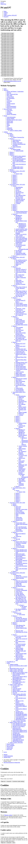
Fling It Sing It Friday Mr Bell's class (21, 333)
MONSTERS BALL (21, 719)
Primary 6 (12, 154)
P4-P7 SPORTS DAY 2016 (19, 723)
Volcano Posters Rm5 (21, 366)
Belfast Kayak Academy (21, 378)
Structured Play (19, 518)
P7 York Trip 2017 (20, 384)
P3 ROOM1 (18, 613)
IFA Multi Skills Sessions (21, 324)
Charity (8, 125)
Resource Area (19, 520)
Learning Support (11, 103)
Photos (17, 318)
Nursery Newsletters (11, 114)
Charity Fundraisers (20, 320)
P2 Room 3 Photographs (21, 590)
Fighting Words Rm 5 (21, 376)
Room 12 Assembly (20, 513)
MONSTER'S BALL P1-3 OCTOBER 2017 (19, 680)
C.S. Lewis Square (20, 547)
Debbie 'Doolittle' (20, 200)
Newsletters (9, 113)
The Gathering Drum (20, 195)
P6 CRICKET (19, 250)
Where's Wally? (19, 303)
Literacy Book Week (20, 621)
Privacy (8, 99)
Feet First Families (20, 512)
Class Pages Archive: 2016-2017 (17, 257)
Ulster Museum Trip (20, 625)
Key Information (10, 98)
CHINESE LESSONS (21, 254)
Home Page (3, 4)
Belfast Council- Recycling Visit (19, 197)
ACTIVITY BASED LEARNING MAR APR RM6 (21, 645)
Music (8, 123)
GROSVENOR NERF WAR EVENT (21, 654)
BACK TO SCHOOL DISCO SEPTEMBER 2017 (20, 677)
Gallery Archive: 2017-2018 (16, 671)
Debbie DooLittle (20, 578)
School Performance (11, 106)
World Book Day (17, 140)
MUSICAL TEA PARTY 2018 (20, 672)
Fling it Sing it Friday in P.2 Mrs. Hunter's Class (21, 291)
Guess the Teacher (17, 688)
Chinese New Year (20, 545)
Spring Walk (18, 280)
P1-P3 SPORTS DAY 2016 (19, 725)
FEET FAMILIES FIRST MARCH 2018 (19, 674)
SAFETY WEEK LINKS (16, 130)
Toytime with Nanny (17, 142)
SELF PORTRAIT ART (21, 239)
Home (5, 11)
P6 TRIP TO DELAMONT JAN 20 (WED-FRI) (19, 157)
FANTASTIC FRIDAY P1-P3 (20, 731)
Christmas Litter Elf (20, 199)
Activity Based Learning (21, 304)
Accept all (9, 781)
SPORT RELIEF (20, 713)
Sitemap (5, 754)
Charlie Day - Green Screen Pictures (20, 309)
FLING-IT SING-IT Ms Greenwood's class (21, 351)
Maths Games (19, 373)
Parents (5, 115)
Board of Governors (11, 107)
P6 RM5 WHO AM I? (18, 168)
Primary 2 (12, 138)
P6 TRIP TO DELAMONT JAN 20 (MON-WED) (19, 159)
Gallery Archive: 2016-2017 (10, 15)
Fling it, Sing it (19, 276)
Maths (17, 514)
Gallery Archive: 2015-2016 (19, 694)
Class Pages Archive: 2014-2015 (17, 171)
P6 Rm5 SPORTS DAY (21, 549)
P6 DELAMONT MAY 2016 (23, 436)
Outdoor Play (19, 283)
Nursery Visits (19, 173)
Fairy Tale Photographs (21, 527)
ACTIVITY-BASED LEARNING (21, 246)
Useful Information (11, 117)
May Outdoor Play (20, 274)
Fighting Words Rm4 (20, 374)
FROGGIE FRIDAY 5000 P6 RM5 (21, 556)
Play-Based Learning (20, 586)
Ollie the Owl (10, 746)
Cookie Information (8, 756)
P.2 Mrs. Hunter (19, 593)
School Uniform (10, 118)
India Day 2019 (19, 630)
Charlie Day (18, 536)
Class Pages (9, 133)
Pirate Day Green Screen (21, 580)
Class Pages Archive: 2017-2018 (17, 502)
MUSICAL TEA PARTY (19, 726)
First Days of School (20, 284)
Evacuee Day (19, 617)
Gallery (5, 14)
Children (6, 12)
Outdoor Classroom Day (18, 137)
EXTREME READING (21, 714)
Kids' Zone (9, 749)
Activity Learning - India (21, 229)
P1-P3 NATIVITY (20, 717)
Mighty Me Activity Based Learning (20, 322)
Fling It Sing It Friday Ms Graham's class (21, 337)
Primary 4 (12, 152)
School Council (10, 744)
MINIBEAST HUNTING (19, 216)
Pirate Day (18, 508)
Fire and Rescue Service (21, 260)
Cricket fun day (19, 388)
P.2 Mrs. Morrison (20, 594)
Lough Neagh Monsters (21, 212)
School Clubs (10, 121)
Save (14, 842)
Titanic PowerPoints (20, 381)
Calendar (9, 111)
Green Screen (19, 319)
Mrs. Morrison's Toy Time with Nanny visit (21, 596)
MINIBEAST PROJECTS (19, 219)
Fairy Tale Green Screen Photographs (21, 529)
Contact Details (10, 97)
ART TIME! (19, 252)
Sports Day (18, 268)
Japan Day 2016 (19, 365)
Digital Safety (10, 122)
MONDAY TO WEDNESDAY (22, 224)
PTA (8, 126)
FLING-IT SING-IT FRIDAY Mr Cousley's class (21, 354)
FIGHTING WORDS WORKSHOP (21, 241)
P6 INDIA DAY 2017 (21, 349)
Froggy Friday (19, 510)
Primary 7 (12, 169)
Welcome (9, 92)
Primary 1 (12, 136)
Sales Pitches (19, 380)
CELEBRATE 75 (11, 661)
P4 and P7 (6, 16)
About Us (6, 90)
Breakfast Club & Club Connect (14, 119)
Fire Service (18, 191)
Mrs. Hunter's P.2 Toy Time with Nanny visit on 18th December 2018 (21, 600)
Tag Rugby (18, 328)
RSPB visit (18, 188)
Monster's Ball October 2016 (19, 691)
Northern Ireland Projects (21, 211)
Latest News (9, 110)
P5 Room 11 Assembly (21, 543)
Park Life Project (20, 330)
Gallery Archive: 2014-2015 (19, 721)
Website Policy (7, 757)
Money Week (16, 141)
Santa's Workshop (17, 146)
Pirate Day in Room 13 (21, 269)
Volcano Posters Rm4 (21, 367)
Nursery (8, 102)
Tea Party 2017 (16, 686)
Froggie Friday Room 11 (21, 541)
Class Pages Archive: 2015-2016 (17, 184)
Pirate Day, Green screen (21, 509)
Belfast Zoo (18, 202)
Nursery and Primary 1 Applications (15, 91)
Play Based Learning (24, 607)
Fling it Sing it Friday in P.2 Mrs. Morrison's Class (21, 288)
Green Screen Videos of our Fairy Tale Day (21, 294)
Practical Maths (19, 531)
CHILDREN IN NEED (21, 718)
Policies (8, 105)
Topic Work (18, 331)
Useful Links (10, 129)
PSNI (17, 265)
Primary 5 (12, 153)
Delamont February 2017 (21, 362)
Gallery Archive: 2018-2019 (16, 669)
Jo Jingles (18, 203)
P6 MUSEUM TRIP (20, 253)
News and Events (8, 109)
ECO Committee (10, 745)
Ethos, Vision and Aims (12, 94)
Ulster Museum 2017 (20, 363)
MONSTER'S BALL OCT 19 (17, 668)
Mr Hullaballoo (19, 187)
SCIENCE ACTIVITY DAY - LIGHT (21, 235)
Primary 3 (12, 148)
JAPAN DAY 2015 (20, 237)
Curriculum (9, 101)
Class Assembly (19, 327)
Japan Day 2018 (19, 626)
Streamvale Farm (20, 192)
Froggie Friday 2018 (20, 522)
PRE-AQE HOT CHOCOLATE (20, 657)
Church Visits (19, 382)
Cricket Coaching (20, 371)
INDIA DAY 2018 (20, 553)
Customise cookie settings (18, 781)
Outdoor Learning (14, 664)
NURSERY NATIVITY (21, 715)
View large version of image (7, 33)
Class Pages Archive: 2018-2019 (17, 572)
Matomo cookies (8, 815)
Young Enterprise (20, 335)
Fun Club (18, 539)
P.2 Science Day (19, 589)
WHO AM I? (19, 243)
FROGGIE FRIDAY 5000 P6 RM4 (21, 558)
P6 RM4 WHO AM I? (18, 167)
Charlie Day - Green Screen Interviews (20, 312)
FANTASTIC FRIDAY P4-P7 (20, 730)
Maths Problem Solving (21, 230)
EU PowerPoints (19, 389)
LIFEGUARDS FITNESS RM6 (19, 649)
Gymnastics (18, 299)
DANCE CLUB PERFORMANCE (20, 704)
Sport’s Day (18, 506)
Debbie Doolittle (16, 149)
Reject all (3, 781)
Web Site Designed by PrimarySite (12, 762)
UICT (17, 516)
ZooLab (17, 190)
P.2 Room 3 (21, 605)
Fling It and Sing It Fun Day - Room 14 (21, 314)
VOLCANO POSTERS (21, 238)
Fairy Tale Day (19, 296)
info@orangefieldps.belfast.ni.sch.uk (12, 81)
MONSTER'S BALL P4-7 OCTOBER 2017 (19, 682)
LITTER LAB (19, 711)
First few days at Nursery (21, 576)
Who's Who (9, 95)
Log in (2, 2)
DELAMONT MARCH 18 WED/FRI (21, 561)
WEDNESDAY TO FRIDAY (22, 227)
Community (9, 128)
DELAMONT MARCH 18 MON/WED (21, 564)
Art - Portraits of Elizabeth (19, 232)
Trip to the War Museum (21, 618)
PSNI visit (18, 194)
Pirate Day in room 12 (21, 270)
